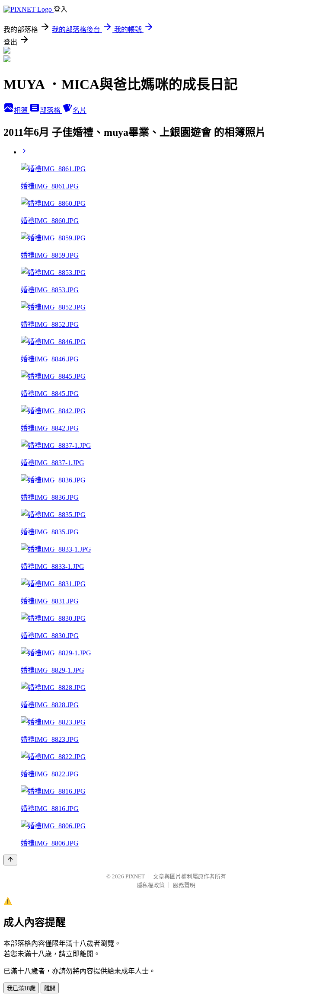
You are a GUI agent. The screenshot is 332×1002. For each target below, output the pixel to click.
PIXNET (135, 876)
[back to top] (10, 860)
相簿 (21, 110)
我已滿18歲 (21, 988)
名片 (79, 110)
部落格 (51, 110)
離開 (49, 988)
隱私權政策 (151, 885)
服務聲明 (184, 885)
